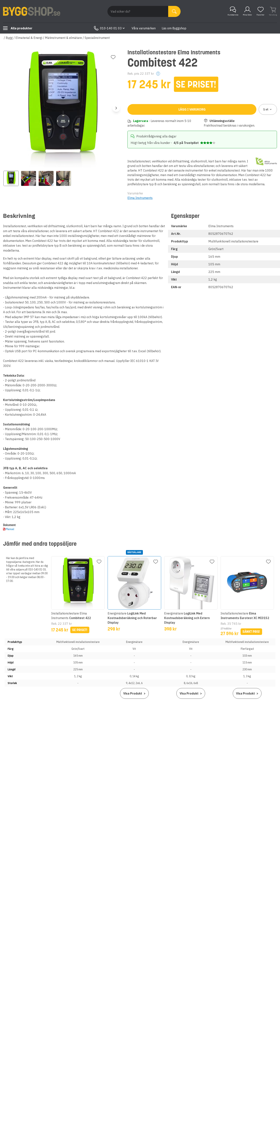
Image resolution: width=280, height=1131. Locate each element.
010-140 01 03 (111, 28)
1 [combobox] (265, 109)
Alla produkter (21, 28)
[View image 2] (28, 178)
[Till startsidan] (31, 11)
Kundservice (233, 15)
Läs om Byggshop (174, 28)
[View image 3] (46, 178)
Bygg (9, 38)
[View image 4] (63, 178)
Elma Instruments (140, 198)
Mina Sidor (247, 15)
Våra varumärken (144, 28)
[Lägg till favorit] (113, 57)
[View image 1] (11, 178)
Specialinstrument (97, 38)
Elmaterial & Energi (28, 38)
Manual (10, 529)
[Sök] (174, 11)
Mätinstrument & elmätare (63, 38)
